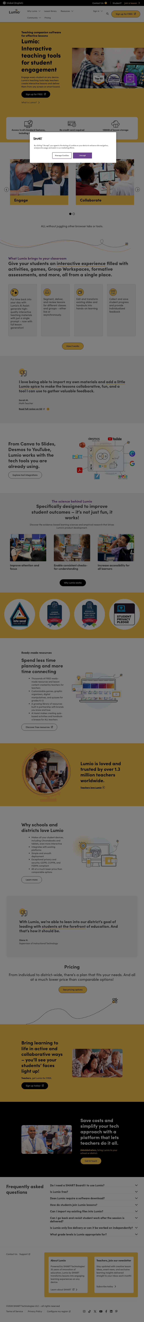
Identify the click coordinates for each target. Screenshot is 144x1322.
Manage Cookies (62, 155)
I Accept (82, 155)
